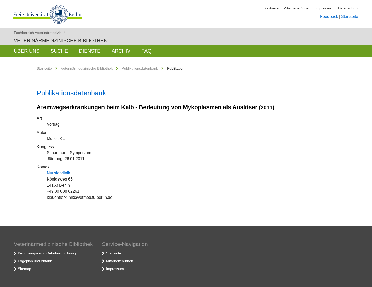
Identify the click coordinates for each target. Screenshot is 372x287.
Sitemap (24, 269)
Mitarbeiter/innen (297, 8)
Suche (59, 51)
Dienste (89, 51)
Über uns (26, 51)
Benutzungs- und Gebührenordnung (47, 253)
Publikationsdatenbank (140, 68)
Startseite (271, 8)
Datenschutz (348, 8)
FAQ (146, 51)
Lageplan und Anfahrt (35, 261)
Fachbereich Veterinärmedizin (39, 32)
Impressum (324, 8)
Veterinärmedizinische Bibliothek (60, 40)
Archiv (121, 51)
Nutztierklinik (58, 173)
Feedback (329, 16)
